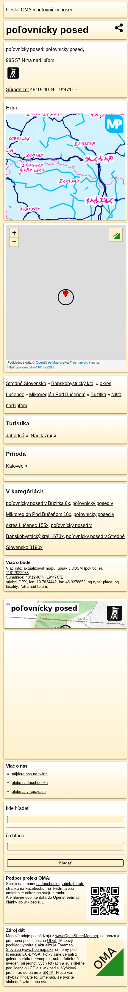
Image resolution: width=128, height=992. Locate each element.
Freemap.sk (78, 362)
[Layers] (115, 234)
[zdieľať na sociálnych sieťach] (119, 27)
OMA (26, 9)
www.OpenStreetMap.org (76, 936)
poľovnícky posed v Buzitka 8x (38, 503)
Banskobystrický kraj (73, 383)
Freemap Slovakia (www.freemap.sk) (39, 947)
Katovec (14, 466)
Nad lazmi (41, 435)
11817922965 (17, 573)
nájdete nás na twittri (30, 774)
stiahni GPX (16, 582)
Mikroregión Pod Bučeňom (57, 394)
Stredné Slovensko (26, 383)
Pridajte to (28, 977)
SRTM (48, 972)
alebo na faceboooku (30, 782)
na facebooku (48, 883)
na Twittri (54, 888)
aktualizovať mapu (39, 568)
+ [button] (14, 232)
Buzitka (98, 394)
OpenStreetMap (47, 362)
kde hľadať (17, 808)
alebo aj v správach (29, 791)
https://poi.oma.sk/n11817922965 (31, 367)
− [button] (14, 242)
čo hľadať (16, 835)
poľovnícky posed (55, 9)
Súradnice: (17, 89)
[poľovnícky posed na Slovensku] (14, 73)
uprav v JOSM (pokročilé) (80, 568)
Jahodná (15, 435)
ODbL (52, 940)
